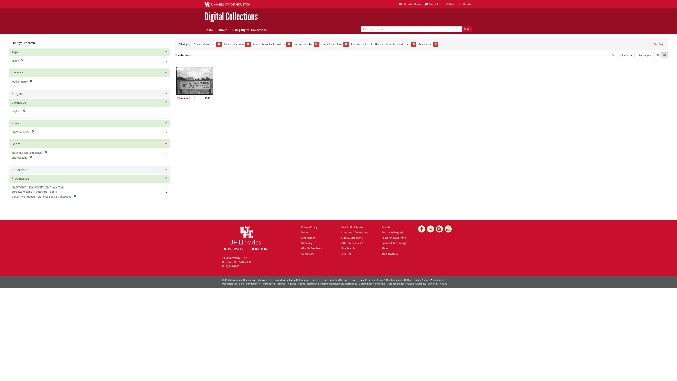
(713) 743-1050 (230, 266)
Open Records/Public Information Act (241, 284)
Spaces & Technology (394, 243)
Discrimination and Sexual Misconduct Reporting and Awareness (392, 284)
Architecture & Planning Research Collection (38, 187)
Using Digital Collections (249, 30)
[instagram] (439, 228)
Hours (305, 232)
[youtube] (448, 228)
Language (19, 102)
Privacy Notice (437, 280)
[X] (430, 228)
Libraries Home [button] (412, 4)
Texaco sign (183, 98)
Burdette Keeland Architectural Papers (34, 192)
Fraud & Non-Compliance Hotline (394, 280)
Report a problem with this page (292, 280)
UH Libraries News (352, 243)
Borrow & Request (392, 232)
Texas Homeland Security (335, 280)
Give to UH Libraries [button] (460, 4)
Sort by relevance (621, 55)
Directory (306, 243)
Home (209, 30)
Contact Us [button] (435, 4)
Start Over (658, 44)
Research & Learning (394, 238)
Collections (20, 169)
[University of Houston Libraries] (245, 238)
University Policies (437, 284)
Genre (16, 144)
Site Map (346, 254)
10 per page (643, 55)
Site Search (348, 248)
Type (15, 52)
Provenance (20, 178)
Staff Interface (390, 254)
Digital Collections (231, 16)
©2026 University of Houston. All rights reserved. (247, 280)
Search (386, 227)
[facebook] (421, 228)
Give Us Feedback (311, 248)
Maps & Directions (352, 238)
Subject (17, 93)
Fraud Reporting (367, 280)
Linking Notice (421, 280)
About (222, 30)
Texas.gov (315, 280)
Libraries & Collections (354, 232)
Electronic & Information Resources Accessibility (332, 284)
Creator (17, 73)
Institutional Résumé (274, 284)
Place (16, 123)
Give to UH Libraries (353, 227)
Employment (308, 238)
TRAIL (353, 280)
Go (468, 29)
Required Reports (296, 284)
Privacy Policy (309, 227)
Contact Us (307, 254)
